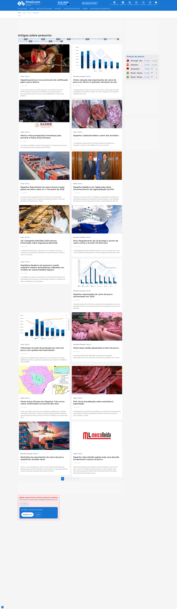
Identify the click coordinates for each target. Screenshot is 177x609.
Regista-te (27, 514)
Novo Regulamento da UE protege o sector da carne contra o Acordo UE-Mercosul (95, 242)
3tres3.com (33, 2)
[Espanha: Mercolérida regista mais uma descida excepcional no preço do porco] (97, 436)
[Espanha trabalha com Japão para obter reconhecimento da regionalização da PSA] (97, 166)
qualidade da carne (35, 39)
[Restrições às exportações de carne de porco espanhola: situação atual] (44, 436)
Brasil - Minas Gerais (137, 77)
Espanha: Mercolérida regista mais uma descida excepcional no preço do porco (96, 458)
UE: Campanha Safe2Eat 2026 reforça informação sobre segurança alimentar (39, 242)
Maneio (85, 8)
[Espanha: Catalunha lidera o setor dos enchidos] (97, 114)
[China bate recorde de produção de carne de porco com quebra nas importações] (44, 326)
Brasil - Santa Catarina (137, 73)
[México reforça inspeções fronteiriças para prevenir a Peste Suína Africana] (44, 114)
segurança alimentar (79, 39)
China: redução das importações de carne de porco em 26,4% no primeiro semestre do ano (95, 81)
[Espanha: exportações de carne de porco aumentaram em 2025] (97, 273)
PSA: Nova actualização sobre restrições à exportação (93, 402)
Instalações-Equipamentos (100, 8)
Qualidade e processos (42, 41)
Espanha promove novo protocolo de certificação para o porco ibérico (44, 81)
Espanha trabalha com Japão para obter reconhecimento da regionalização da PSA (93, 188)
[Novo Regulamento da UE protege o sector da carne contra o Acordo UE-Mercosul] (97, 219)
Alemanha (135, 69)
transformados (25, 41)
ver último (24, 504)
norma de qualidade (97, 39)
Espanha (134, 65)
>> (78, 479)
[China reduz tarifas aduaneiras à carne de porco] (97, 326)
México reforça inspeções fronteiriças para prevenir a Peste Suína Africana (40, 136)
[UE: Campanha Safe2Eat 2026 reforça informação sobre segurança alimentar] (44, 219)
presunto (65, 39)
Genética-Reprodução (72, 8)
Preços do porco (135, 56)
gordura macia (112, 39)
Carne (22, 76)
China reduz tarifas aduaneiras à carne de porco (96, 348)
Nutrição (57, 8)
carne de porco (52, 39)
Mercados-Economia (44, 8)
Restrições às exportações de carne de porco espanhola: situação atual (42, 458)
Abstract (27, 262)
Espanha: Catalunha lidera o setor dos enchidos (96, 135)
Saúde (32, 8)
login (38, 514)
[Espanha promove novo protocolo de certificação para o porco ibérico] (44, 58)
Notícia (27, 76)
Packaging (57, 41)
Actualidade (22, 8)
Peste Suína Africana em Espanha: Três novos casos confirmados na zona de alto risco (42, 402)
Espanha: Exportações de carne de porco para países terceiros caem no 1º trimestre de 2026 (42, 188)
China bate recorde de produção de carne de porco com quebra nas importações (42, 349)
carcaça (22, 39)
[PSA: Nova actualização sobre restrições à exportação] (97, 380)
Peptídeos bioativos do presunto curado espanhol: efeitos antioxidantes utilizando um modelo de (42, 267)
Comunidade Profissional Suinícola (33, 4)
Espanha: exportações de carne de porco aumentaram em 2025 (93, 295)
